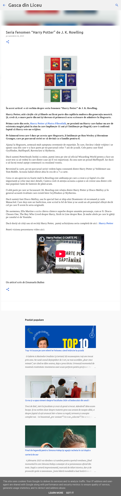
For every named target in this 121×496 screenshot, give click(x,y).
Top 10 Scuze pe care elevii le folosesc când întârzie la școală (54, 350)
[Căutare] (117, 5)
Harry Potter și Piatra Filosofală (48, 123)
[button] (7, 42)
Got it (70, 492)
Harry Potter (106, 223)
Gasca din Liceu (25, 5)
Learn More (56, 492)
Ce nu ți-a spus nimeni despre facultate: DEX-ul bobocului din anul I (57, 400)
